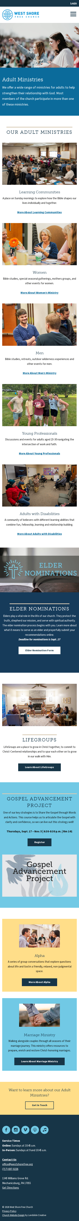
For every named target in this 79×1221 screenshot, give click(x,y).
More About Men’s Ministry (39, 373)
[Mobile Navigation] (73, 15)
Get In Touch (39, 1105)
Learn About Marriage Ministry (39, 1061)
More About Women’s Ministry (39, 293)
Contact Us (9, 1160)
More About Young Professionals (39, 454)
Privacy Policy (9, 1211)
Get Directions (10, 1188)
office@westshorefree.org (17, 1164)
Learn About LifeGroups (39, 767)
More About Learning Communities (39, 212)
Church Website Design (13, 1215)
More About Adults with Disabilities (39, 534)
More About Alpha (39, 982)
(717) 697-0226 (10, 1169)
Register (39, 842)
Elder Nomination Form (39, 650)
